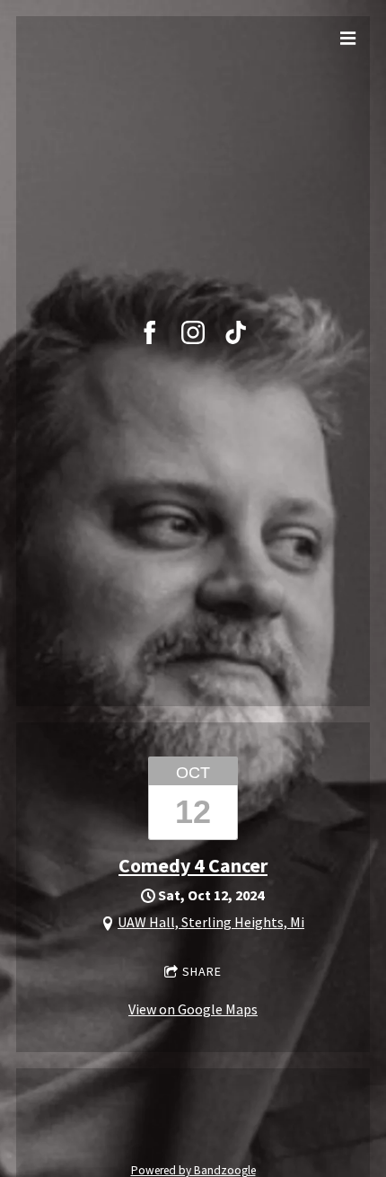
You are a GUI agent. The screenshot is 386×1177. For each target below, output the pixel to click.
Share (202, 971)
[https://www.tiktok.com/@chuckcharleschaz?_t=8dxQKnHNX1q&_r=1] (236, 332)
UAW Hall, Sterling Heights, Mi (211, 922)
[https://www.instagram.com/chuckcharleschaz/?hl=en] (193, 332)
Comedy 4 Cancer (193, 865)
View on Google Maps (193, 1009)
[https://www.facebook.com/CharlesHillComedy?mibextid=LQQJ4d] (150, 332)
